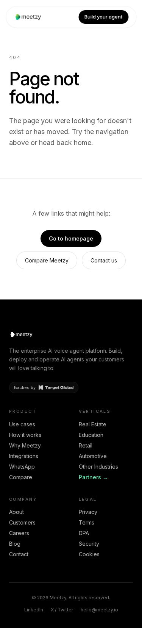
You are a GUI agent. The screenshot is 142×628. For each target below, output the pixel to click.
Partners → (93, 477)
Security (89, 543)
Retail (85, 445)
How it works (25, 435)
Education (91, 435)
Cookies (89, 554)
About (16, 512)
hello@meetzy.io (99, 610)
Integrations (23, 456)
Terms (86, 522)
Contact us (104, 260)
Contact (18, 554)
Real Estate (92, 424)
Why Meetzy (25, 445)
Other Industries (98, 466)
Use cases (22, 424)
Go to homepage (71, 238)
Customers (22, 522)
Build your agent (103, 17)
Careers (19, 533)
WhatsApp (22, 466)
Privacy (88, 512)
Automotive (93, 456)
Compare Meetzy (47, 260)
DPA (84, 533)
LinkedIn (33, 610)
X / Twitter (62, 610)
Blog (14, 543)
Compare (20, 477)
